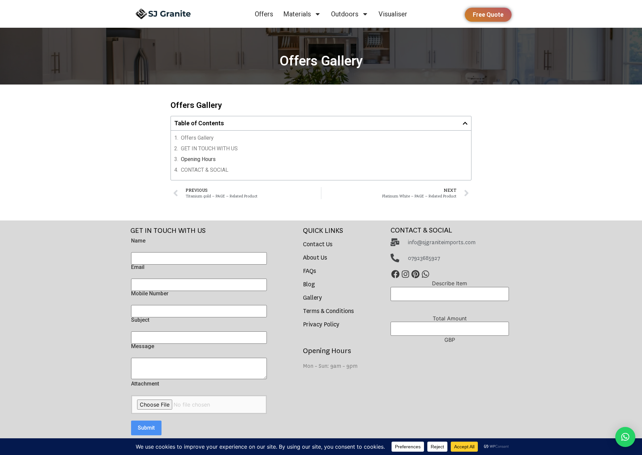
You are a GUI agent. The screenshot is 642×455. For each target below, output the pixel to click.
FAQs (309, 271)
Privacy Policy (321, 324)
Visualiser (393, 14)
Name (138, 241)
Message (142, 346)
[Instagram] (406, 274)
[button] (465, 123)
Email (137, 267)
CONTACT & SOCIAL (204, 170)
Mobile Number (150, 293)
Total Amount (450, 318)
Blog (309, 284)
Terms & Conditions (328, 311)
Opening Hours (198, 159)
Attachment (145, 384)
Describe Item (449, 283)
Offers (264, 14)
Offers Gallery (197, 138)
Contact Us (317, 244)
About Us (315, 258)
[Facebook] (396, 274)
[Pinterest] (416, 274)
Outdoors (344, 14)
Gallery (312, 298)
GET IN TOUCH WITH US (209, 148)
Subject (140, 320)
